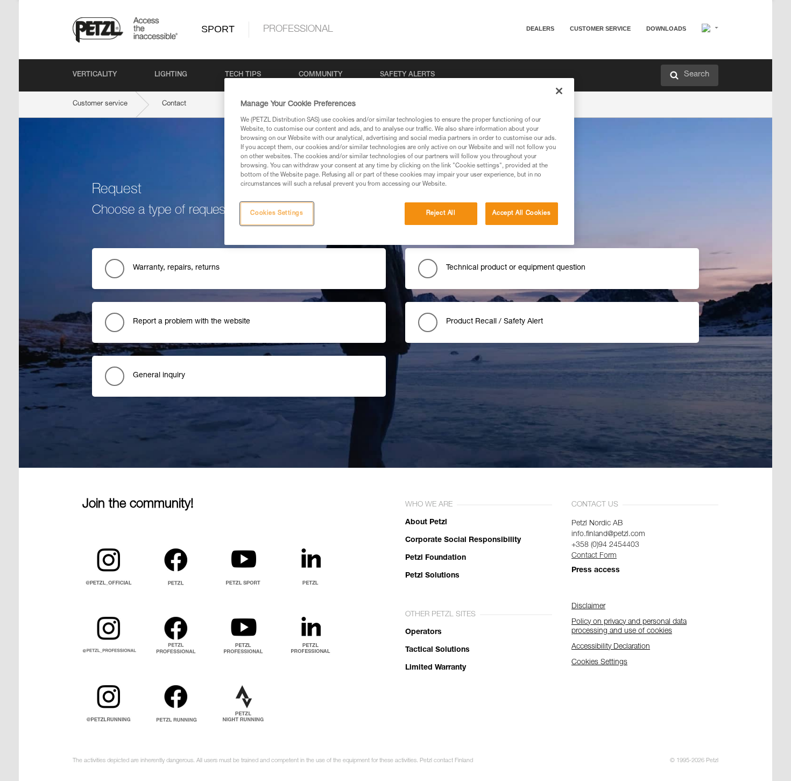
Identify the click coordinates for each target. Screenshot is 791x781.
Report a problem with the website (191, 322)
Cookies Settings (276, 213)
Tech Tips (243, 75)
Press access (595, 570)
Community (320, 75)
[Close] (559, 91)
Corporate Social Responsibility (463, 540)
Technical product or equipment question (515, 268)
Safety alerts (407, 75)
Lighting (170, 75)
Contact (558, 69)
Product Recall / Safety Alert (494, 322)
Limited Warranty (435, 668)
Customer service (600, 28)
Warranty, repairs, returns (176, 268)
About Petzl (426, 522)
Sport (218, 29)
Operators (423, 632)
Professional (298, 29)
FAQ (553, 54)
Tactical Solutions (437, 650)
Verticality (95, 75)
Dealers (540, 28)
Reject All (441, 213)
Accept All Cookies (521, 213)
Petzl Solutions (432, 576)
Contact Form (594, 556)
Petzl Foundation (435, 558)
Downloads (666, 28)
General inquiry (159, 375)
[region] (399, 161)
